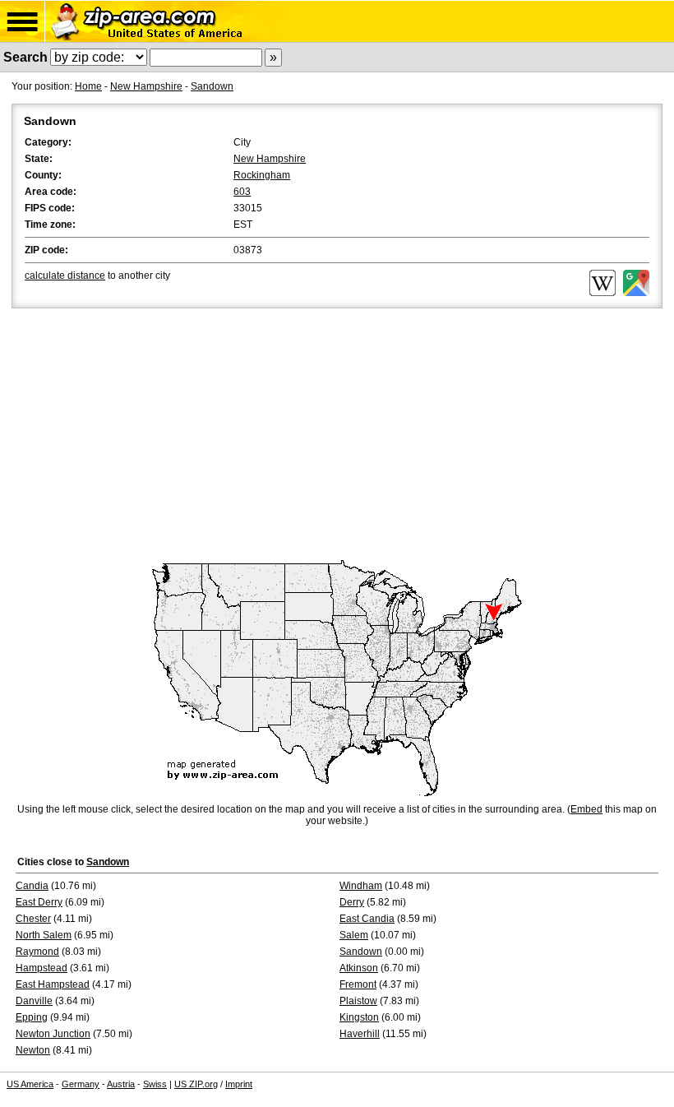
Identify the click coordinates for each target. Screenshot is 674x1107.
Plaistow (358, 1001)
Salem (353, 935)
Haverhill (359, 1034)
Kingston (359, 1017)
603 (242, 191)
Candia (32, 886)
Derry (351, 902)
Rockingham (261, 175)
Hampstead (41, 968)
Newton (33, 1050)
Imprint (238, 1084)
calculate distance (65, 275)
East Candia (367, 918)
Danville (34, 1001)
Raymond (37, 951)
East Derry (39, 902)
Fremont (357, 984)
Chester (33, 918)
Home (88, 86)
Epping (32, 1017)
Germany (80, 1084)
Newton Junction (53, 1034)
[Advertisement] (337, 435)
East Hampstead (53, 984)
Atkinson (358, 968)
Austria (121, 1084)
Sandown (212, 86)
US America (30, 1084)
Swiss (155, 1084)
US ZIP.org (196, 1084)
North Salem (44, 935)
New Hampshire (146, 86)
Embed (586, 809)
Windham (360, 886)
